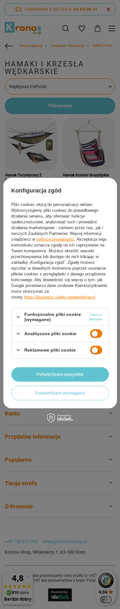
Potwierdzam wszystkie (60, 374)
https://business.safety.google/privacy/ (60, 297)
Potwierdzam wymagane (60, 393)
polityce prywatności (55, 239)
